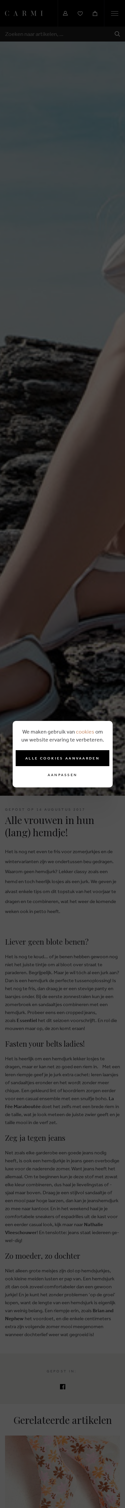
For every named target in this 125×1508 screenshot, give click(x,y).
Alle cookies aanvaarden (62, 758)
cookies (85, 731)
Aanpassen (63, 774)
